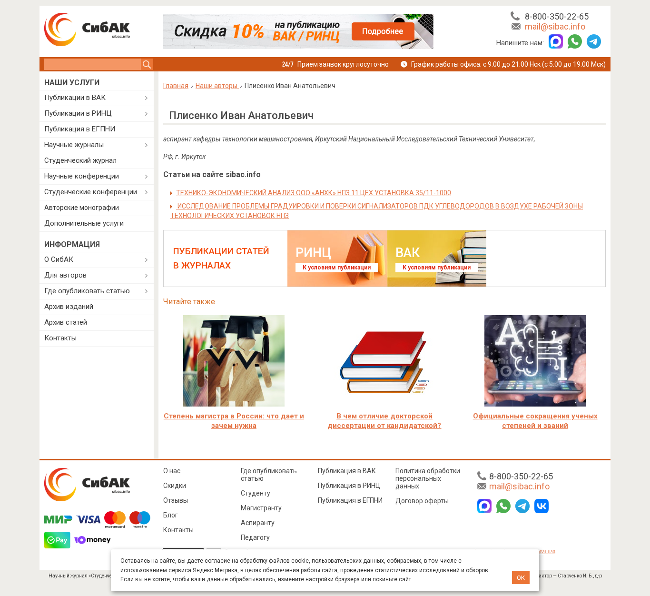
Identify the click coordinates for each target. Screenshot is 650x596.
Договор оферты (422, 501)
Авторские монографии (81, 207)
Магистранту (261, 508)
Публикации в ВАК (75, 97)
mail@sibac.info (555, 26)
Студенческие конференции (90, 192)
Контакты (60, 338)
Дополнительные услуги (84, 223)
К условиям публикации (337, 267)
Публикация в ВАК (347, 471)
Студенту (255, 493)
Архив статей (65, 322)
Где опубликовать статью (87, 291)
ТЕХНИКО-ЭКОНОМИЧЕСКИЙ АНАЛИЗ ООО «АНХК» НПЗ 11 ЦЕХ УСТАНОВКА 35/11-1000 (313, 193)
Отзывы (175, 500)
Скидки (174, 485)
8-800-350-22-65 (557, 16)
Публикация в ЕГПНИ (79, 129)
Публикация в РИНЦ (349, 485)
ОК (521, 577)
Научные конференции (81, 176)
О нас (171, 471)
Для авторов (65, 275)
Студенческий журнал (80, 160)
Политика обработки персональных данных (427, 478)
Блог (170, 515)
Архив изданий (68, 306)
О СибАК (58, 259)
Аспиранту (258, 522)
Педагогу (255, 537)
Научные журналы (74, 144)
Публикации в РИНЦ (78, 113)
